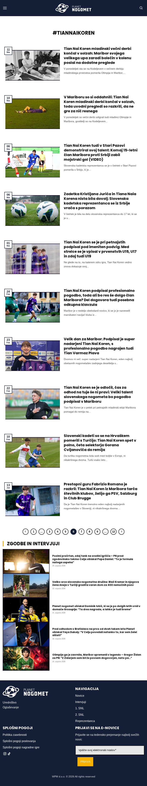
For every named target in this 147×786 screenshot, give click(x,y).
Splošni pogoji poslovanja (19, 741)
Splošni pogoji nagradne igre (21, 747)
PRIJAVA (85, 761)
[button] (5, 8)
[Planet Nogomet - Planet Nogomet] (73, 8)
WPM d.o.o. (58, 776)
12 (113, 531)
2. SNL (79, 714)
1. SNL (79, 708)
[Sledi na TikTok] (9, 754)
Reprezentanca (85, 721)
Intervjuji (80, 701)
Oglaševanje (11, 707)
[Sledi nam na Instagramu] (4, 754)
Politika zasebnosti (15, 734)
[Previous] (26, 532)
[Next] (121, 532)
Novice (79, 695)
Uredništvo (9, 702)
